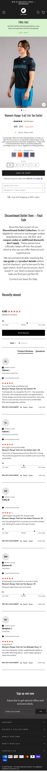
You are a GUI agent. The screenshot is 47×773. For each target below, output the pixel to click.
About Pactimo (11, 737)
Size (23, 161)
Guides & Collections (15, 729)
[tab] (25, 352)
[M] (23, 167)
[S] (17, 167)
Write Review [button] (23, 333)
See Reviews (29, 121)
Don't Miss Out (11, 744)
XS (10, 165)
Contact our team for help (23, 279)
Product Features (15, 190)
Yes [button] (21, 407)
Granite (13, 154)
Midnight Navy (26, 154)
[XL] (36, 167)
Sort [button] (12, 343)
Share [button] (31, 407)
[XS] (10, 167)
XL (36, 165)
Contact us (9, 751)
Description (11, 186)
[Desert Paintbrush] (21, 158)
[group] (23, 311)
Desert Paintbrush (20, 154)
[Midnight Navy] (27, 158)
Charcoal (32, 154)
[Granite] (14, 158)
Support (7, 722)
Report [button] (25, 407)
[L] (30, 167)
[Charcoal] (33, 158)
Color (23, 150)
